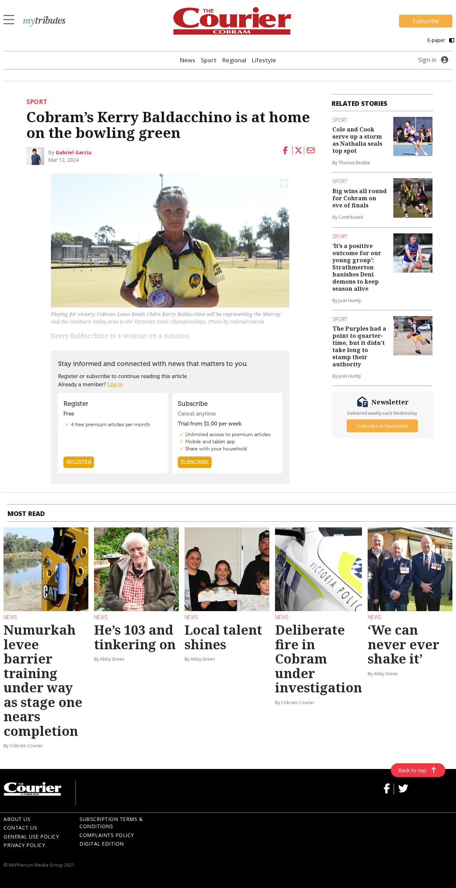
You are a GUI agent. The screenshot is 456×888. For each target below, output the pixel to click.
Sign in (427, 60)
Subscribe (426, 21)
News (187, 60)
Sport (209, 60)
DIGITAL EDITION (101, 843)
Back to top (412, 770)
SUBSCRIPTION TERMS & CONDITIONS (111, 823)
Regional (234, 60)
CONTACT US (20, 827)
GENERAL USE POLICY (31, 836)
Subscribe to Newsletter (382, 426)
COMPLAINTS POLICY (106, 835)
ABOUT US (17, 819)
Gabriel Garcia (74, 152)
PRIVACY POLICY (24, 845)
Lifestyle (264, 60)
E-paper (436, 40)
